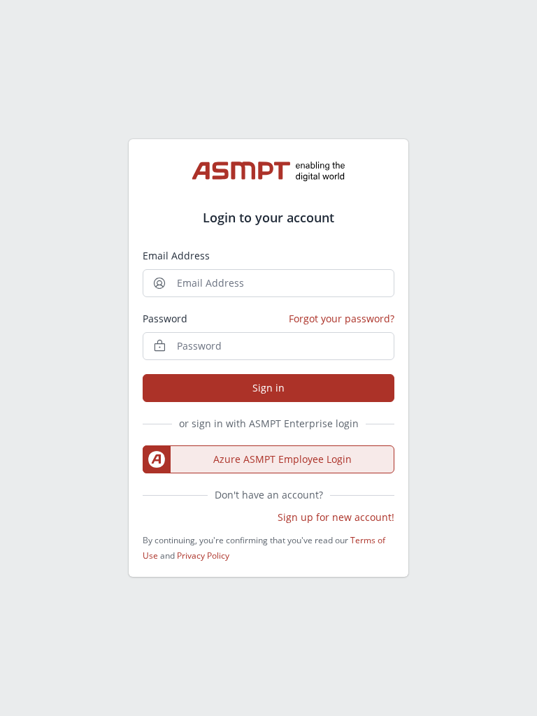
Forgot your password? (341, 318)
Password (165, 318)
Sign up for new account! (336, 517)
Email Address (176, 255)
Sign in (268, 387)
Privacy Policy (203, 555)
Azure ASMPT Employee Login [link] (282, 459)
